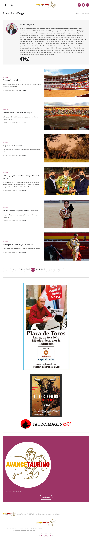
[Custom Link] (22, 58)
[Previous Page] (5, 270)
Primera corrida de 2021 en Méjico (17, 113)
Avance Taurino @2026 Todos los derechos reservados (33, 514)
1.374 (43, 270)
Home (78, 13)
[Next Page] (62, 270)
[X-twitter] (87, 5)
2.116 (57, 270)
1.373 (38, 270)
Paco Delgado (27, 24)
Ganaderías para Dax (12, 80)
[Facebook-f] (79, 5)
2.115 (52, 270)
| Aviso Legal (56, 514)
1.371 (28, 270)
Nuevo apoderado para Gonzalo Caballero (20, 211)
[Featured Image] (66, 83)
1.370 (23, 270)
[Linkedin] (83, 5)
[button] (5, 5)
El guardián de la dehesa (13, 145)
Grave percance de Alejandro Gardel (18, 244)
